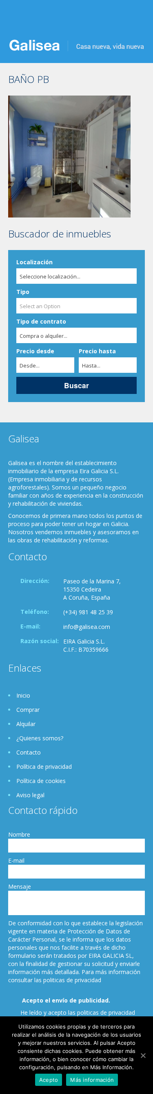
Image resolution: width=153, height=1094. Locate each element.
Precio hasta (97, 351)
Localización (34, 262)
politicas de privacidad (106, 1012)
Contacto (28, 752)
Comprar (28, 709)
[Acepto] (143, 1055)
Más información (92, 1080)
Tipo (22, 292)
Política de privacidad (44, 766)
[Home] (76, 44)
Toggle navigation (15, 19)
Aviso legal (30, 795)
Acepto (48, 1080)
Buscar (76, 385)
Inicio (23, 695)
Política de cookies (41, 781)
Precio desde (35, 351)
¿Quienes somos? (39, 738)
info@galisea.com (86, 627)
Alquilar (25, 724)
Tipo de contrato (41, 321)
